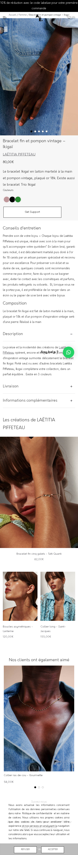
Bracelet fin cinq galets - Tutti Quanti (39, 554)
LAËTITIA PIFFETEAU (19, 154)
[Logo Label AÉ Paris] (39, 17)
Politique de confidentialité (37, 813)
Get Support (32, 212)
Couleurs (8, 190)
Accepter (53, 850)
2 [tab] (35, 131)
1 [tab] (31, 131)
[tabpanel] (39, 76)
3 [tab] (39, 131)
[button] (68, 352)
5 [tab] (47, 131)
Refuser (25, 850)
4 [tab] (43, 131)
